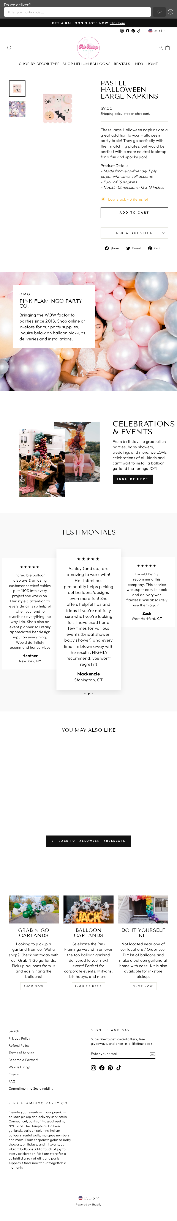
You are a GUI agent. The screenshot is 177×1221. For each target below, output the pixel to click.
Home (152, 64)
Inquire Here (132, 479)
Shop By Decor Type (39, 64)
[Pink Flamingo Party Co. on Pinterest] (110, 1067)
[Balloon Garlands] (88, 909)
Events (14, 1074)
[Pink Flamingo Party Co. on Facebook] (101, 1067)
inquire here (88, 986)
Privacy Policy (19, 1038)
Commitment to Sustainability (31, 1088)
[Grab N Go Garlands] (34, 909)
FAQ (12, 1081)
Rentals (122, 64)
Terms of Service (21, 1053)
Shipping (107, 114)
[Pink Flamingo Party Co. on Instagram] (93, 1067)
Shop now (143, 986)
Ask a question (134, 233)
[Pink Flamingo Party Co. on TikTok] (118, 1067)
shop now (34, 986)
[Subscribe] (152, 1054)
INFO (138, 64)
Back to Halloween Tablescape (91, 840)
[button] (169, 12)
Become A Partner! (23, 1060)
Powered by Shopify (88, 1204)
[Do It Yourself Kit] (143, 909)
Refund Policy (19, 1045)
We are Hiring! (19, 1067)
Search (14, 1031)
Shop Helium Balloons (87, 64)
